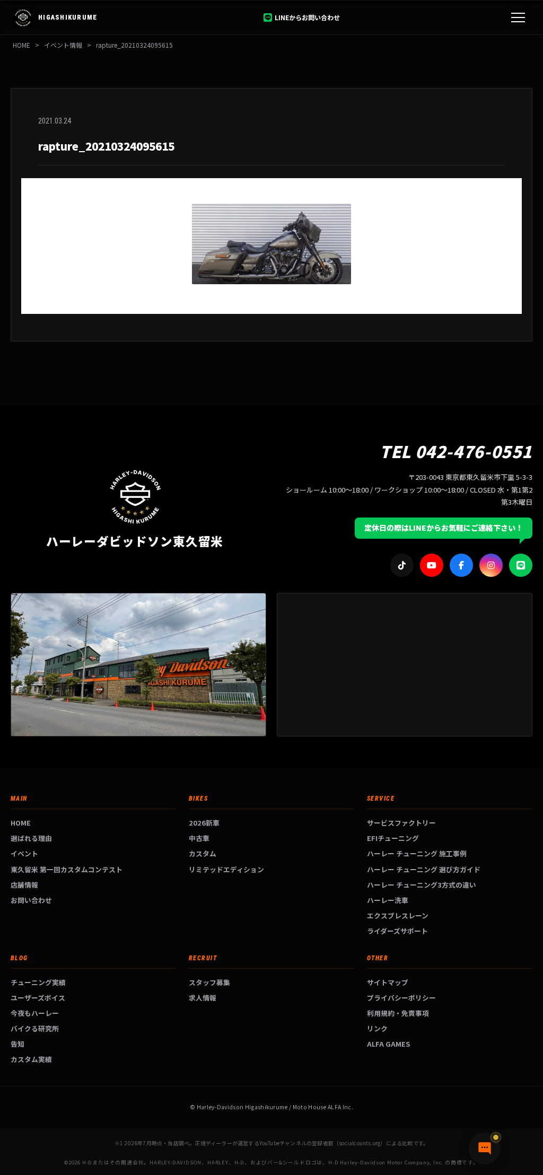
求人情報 (202, 998)
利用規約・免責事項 (398, 1013)
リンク (377, 1028)
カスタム (202, 853)
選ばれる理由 (31, 838)
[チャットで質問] (485, 1148)
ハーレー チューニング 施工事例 (417, 853)
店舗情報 (24, 885)
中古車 (199, 838)
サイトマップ (387, 982)
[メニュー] (518, 17)
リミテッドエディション (226, 869)
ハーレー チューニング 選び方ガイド (423, 869)
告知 (17, 1044)
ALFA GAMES (388, 1044)
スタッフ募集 (209, 982)
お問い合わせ (31, 900)
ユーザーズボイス (38, 998)
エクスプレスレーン (397, 915)
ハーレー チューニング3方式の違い (421, 885)
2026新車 (204, 823)
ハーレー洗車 (387, 900)
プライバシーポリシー (401, 998)
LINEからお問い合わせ (307, 17)
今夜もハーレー (35, 1013)
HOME (21, 44)
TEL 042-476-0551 (456, 451)
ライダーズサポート (397, 931)
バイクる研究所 (35, 1028)
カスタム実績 (31, 1059)
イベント (24, 853)
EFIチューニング (393, 838)
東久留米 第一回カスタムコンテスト (66, 869)
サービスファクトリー (401, 823)
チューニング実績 (38, 982)
